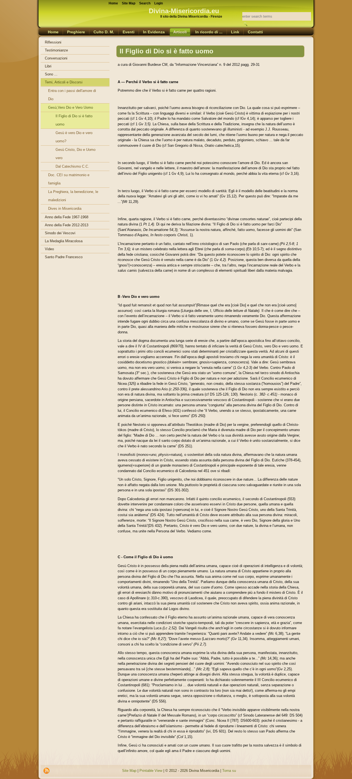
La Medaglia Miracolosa (63, 241)
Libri (48, 66)
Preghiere (76, 32)
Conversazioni (56, 58)
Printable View (150, 771)
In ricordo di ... (208, 32)
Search (144, 3)
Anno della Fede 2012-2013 (66, 225)
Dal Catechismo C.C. (72, 166)
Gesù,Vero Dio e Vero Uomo (70, 107)
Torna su (229, 771)
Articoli (180, 32)
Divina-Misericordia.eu (184, 11)
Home (53, 32)
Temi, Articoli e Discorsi (63, 82)
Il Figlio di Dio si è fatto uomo (74, 120)
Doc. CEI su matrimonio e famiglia (68, 179)
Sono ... (51, 74)
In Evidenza (154, 32)
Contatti (255, 32)
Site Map (129, 771)
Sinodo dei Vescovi (60, 233)
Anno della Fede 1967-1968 (66, 217)
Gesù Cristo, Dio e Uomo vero (75, 154)
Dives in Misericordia (64, 208)
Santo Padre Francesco (63, 257)
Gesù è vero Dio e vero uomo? (74, 137)
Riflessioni (53, 42)
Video (49, 249)
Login (158, 3)
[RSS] (46, 771)
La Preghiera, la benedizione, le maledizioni (73, 196)
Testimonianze (56, 50)
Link (235, 32)
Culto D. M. (104, 32)
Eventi (128, 32)
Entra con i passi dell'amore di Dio (72, 95)
